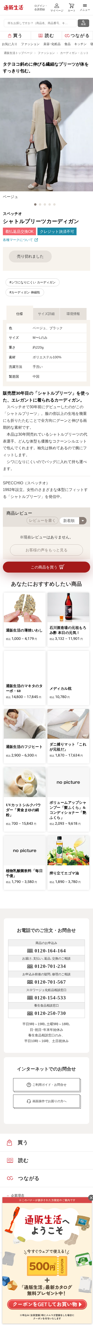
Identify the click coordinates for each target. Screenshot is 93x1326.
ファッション (30, 44)
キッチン (80, 44)
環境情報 (73, 314)
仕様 (19, 314)
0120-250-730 (50, 1013)
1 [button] (35, 204)
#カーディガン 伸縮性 (25, 292)
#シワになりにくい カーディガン (33, 282)
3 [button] (45, 204)
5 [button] (54, 204)
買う (18, 35)
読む (50, 35)
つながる (80, 35)
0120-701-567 (50, 982)
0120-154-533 (50, 998)
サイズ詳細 (46, 314)
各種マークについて (18, 240)
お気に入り (9, 44)
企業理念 (17, 1195)
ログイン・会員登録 (40, 7)
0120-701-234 (50, 966)
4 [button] (49, 204)
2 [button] (40, 204)
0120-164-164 (50, 951)
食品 (67, 44)
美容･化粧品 (52, 44)
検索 (83, 24)
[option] (46, 139)
